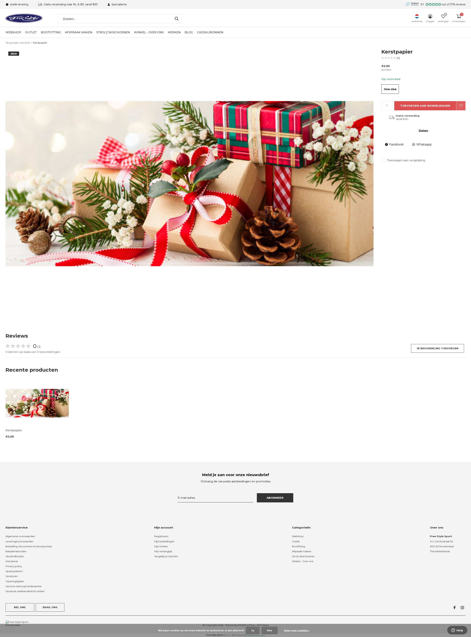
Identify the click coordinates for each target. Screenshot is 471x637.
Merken (174, 32)
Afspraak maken (78, 32)
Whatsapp (424, 144)
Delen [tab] (423, 131)
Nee (269, 630)
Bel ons (20, 607)
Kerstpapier (14, 430)
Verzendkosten (15, 556)
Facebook (396, 144)
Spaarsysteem (14, 571)
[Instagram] (462, 608)
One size (390, 89)
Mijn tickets (161, 546)
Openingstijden (15, 581)
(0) (398, 57)
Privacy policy (14, 566)
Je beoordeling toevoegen (437, 348)
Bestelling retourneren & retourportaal (29, 546)
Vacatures (11, 576)
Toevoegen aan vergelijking (406, 160)
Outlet (31, 32)
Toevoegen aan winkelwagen (425, 105)
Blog (189, 32)
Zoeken (176, 18)
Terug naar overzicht (18, 42)
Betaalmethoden (16, 551)
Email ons (50, 607)
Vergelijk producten (166, 556)
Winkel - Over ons (149, 32)
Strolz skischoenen (113, 32)
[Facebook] (455, 608)
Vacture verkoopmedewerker (24, 586)
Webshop (13, 32)
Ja (252, 630)
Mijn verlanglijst (163, 551)
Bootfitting (51, 32)
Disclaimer (12, 561)
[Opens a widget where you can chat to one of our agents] (457, 630)
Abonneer (275, 497)
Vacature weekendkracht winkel (25, 591)
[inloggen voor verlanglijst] (460, 105)
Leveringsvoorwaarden (19, 541)
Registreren (161, 536)
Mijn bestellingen (164, 541)
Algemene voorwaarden (20, 536)
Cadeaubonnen (210, 32)
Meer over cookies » (296, 630)
